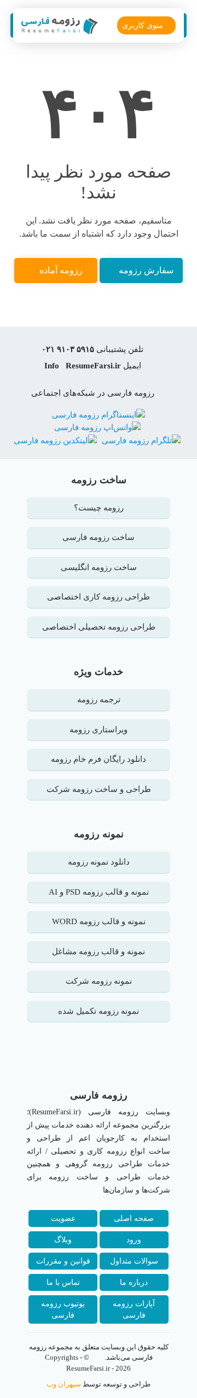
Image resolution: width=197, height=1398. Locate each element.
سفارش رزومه (146, 270)
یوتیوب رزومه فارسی (63, 1309)
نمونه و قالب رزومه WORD (99, 921)
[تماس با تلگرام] (140, 440)
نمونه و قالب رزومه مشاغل (98, 951)
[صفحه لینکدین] (55, 440)
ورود (133, 1240)
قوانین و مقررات (63, 1261)
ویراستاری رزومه (98, 729)
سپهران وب (64, 1384)
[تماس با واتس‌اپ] (97, 426)
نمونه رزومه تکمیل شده (98, 1011)
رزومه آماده (61, 270)
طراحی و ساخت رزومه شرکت (99, 789)
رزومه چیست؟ (99, 507)
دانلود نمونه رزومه (99, 861)
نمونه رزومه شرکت (99, 981)
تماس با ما (63, 1282)
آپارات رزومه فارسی (134, 1309)
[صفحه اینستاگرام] (98, 413)
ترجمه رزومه (98, 699)
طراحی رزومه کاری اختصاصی (98, 596)
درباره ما (134, 1282)
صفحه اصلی (134, 1218)
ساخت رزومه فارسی (98, 537)
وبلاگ (63, 1240)
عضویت (63, 1218)
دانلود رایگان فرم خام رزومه (98, 759)
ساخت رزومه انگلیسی (99, 567)
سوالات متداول (134, 1261)
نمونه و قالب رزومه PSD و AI (99, 892)
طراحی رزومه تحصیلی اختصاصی (98, 626)
